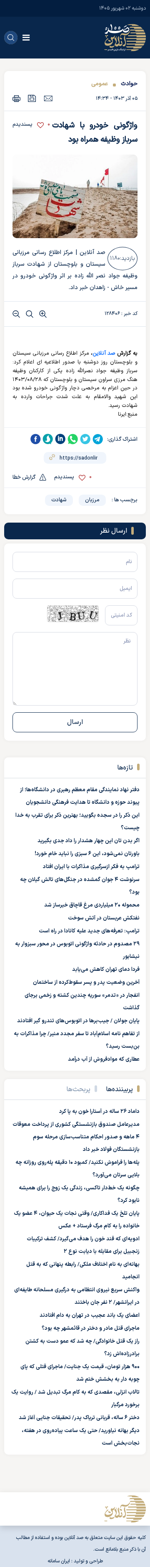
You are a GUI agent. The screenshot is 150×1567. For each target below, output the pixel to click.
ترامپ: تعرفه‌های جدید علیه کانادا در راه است (89, 931)
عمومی (99, 83)
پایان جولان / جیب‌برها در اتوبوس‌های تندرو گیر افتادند (78, 1021)
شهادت (59, 500)
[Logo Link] (125, 37)
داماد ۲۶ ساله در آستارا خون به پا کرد (99, 1111)
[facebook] (35, 439)
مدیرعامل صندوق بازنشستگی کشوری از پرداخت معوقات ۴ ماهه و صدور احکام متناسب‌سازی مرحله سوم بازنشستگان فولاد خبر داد (76, 1137)
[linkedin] (60, 439)
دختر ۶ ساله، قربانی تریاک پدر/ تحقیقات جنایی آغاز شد (79, 1418)
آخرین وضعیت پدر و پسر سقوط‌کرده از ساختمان (86, 982)
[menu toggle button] (26, 37)
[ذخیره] (32, 98)
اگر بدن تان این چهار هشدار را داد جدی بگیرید (89, 841)
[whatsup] (73, 439)
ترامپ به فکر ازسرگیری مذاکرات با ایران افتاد (91, 867)
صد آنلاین (103, 353)
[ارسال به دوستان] (48, 98)
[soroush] (47, 439)
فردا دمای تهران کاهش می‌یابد (106, 969)
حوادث (129, 83)
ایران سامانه (59, 1561)
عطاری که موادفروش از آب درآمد (104, 1059)
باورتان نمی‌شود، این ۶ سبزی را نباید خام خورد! (87, 854)
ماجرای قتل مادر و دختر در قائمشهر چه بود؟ (91, 1328)
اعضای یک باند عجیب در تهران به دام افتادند (90, 1315)
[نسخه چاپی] (16, 98)
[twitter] (85, 439)
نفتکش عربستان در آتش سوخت (104, 918)
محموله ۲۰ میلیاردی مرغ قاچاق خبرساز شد (92, 905)
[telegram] (97, 439)
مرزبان (92, 500)
